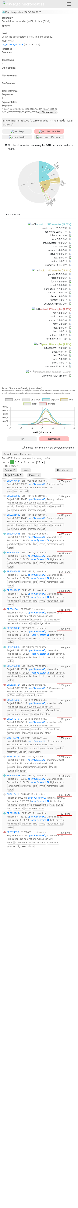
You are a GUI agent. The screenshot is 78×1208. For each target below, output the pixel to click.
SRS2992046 (13, 533)
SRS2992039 (13, 647)
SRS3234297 (13, 756)
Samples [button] (55, 131)
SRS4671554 (13, 480)
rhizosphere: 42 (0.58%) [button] (56, 347)
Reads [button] (22, 137)
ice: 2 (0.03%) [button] (61, 257)
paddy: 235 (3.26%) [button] (58, 274)
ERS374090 (13, 832)
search (39, 484)
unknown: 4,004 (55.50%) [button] (55, 375)
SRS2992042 (13, 552)
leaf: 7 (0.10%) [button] (61, 355)
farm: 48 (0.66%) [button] (60, 281)
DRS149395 (13, 737)
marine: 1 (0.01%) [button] (59, 261)
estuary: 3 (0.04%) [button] (59, 253)
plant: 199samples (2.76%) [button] (56, 344)
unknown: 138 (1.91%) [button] (57, 366)
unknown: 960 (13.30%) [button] (56, 303)
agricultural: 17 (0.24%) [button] (56, 289)
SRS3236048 (13, 496)
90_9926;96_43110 (11, 44)
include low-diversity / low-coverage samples (50, 447)
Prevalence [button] (56, 137)
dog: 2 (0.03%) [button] (61, 327)
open (31, 484)
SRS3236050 (13, 515)
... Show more (48, 112)
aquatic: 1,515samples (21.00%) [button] (53, 224)
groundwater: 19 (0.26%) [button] (56, 242)
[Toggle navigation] (69, 4)
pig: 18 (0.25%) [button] (61, 313)
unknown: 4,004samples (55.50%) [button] (52, 371)
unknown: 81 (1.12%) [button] (57, 338)
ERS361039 (13, 700)
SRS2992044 (13, 813)
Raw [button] (22, 439)
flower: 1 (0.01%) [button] (60, 362)
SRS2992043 (13, 571)
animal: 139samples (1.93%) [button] (55, 309)
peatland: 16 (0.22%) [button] (58, 292)
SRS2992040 (13, 590)
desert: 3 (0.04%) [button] (60, 296)
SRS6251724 (13, 685)
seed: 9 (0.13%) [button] (60, 351)
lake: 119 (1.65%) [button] (59, 235)
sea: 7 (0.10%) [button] (61, 246)
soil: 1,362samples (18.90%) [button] (56, 270)
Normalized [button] (54, 439)
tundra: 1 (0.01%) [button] (60, 300)
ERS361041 (13, 609)
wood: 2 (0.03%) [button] (60, 359)
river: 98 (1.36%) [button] (60, 239)
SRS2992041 (13, 666)
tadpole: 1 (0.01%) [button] (59, 335)
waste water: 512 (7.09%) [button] (55, 228)
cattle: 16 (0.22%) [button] (59, 316)
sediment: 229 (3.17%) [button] (56, 231)
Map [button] (21, 131)
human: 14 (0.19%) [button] (58, 320)
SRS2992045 (13, 628)
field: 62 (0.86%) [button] (60, 277)
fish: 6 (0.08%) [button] (61, 323)
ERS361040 (13, 719)
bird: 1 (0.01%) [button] (61, 331)
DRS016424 (13, 794)
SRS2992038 (13, 775)
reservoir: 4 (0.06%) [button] (58, 250)
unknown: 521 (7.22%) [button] (57, 265)
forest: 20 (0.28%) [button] (59, 285)
